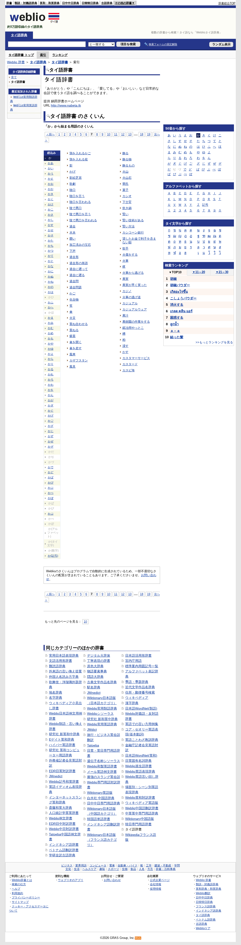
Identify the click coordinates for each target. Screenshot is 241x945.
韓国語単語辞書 (98, 819)
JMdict (92, 729)
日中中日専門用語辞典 (103, 803)
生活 (77, 869)
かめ (50, 333)
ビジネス (66, 865)
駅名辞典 (93, 687)
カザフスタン (78, 360)
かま (50, 317)
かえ (50, 178)
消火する (176, 304)
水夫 (72, 232)
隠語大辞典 (95, 677)
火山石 (127, 177)
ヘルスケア (89, 869)
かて (50, 256)
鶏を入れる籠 (78, 159)
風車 (72, 354)
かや (50, 343)
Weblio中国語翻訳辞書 (141, 808)
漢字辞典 (131, 703)
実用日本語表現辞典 (64, 655)
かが (50, 400)
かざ (50, 426)
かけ (50, 204)
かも (50, 338)
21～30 (222, 272)
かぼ (50, 498)
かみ (50, 323)
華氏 (125, 184)
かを (50, 390)
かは (50, 292)
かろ (50, 379)
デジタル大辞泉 (98, 655)
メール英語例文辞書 (102, 772)
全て (14, 77)
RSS (138, 938)
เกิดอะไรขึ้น (179, 292)
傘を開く (75, 342)
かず (50, 436)
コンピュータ (97, 865)
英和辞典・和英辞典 (208, 888)
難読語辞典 (57, 666)
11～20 (198, 272)
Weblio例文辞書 (60, 818)
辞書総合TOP (226, 3)
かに (50, 271)
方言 (150, 869)
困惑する (176, 317)
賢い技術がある (133, 220)
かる (50, 369)
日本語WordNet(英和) (141, 755)
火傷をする (130, 254)
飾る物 (127, 159)
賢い (125, 214)
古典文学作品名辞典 (102, 682)
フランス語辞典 (206, 906)
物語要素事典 (97, 671)
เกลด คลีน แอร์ (181, 311)
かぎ (50, 405)
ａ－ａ (175, 331)
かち (50, 245)
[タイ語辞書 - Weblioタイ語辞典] (34, 22)
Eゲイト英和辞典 (61, 739)
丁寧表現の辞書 (98, 661)
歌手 (125, 248)
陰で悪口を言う (80, 214)
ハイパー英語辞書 (62, 745)
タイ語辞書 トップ (21, 55)
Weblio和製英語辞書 (102, 766)
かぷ (50, 513)
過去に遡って (78, 269)
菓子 (125, 190)
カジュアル (130, 303)
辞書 (9, 3)
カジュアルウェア (134, 309)
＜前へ (50, 134)
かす (50, 225)
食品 (133, 869)
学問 (177, 865)
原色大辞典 (95, 666)
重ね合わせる (78, 324)
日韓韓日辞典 (90, 3)
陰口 (72, 190)
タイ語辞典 (19, 35)
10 (108, 134)
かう (50, 173)
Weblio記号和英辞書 (64, 781)
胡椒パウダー (180, 285)
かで (50, 467)
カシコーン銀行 (133, 232)
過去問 (74, 281)
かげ (50, 415)
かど (50, 472)
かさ (50, 214)
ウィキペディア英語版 (141, 803)
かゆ (50, 348)
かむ (50, 328)
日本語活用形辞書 (138, 655)
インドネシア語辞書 (64, 844)
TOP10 (175, 272)
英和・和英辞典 (50, 3)
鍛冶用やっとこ (133, 328)
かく (50, 199)
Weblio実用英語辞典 (102, 724)
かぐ (50, 410)
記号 (205, 204)
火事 (125, 260)
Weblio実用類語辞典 (102, 708)
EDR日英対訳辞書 (62, 771)
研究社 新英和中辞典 (64, 734)
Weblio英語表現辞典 (140, 771)
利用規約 (17, 893)
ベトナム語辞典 (206, 919)
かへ (50, 307)
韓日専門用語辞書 (138, 824)
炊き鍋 (127, 208)
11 (115, 134)
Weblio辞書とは (22, 879)
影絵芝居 (75, 177)
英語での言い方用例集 (141, 724)
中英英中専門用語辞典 (141, 813)
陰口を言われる (80, 202)
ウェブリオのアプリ (70, 879)
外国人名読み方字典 (64, 677)
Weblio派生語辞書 (138, 766)
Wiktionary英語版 (99, 792)
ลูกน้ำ (174, 324)
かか (50, 189)
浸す (125, 346)
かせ (50, 230)
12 (123, 134)
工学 (149, 865)
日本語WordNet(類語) (141, 708)
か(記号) (53, 555)
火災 (72, 318)
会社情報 (155, 884)
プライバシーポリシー (26, 897)
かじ (50, 431)
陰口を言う (77, 196)
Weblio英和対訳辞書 (140, 797)
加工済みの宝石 (80, 244)
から (50, 359)
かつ (50, 250)
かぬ (50, 276)
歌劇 (72, 184)
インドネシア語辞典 (208, 910)
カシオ (127, 196)
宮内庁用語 (133, 661)
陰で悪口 (75, 208)
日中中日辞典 (70, 3)
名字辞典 (55, 697)
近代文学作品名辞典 (140, 687)
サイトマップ (20, 901)
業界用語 (81, 865)
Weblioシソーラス (100, 713)
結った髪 (176, 337)
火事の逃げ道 (131, 297)
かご (50, 420)
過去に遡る (77, 275)
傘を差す (75, 348)
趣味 (102, 869)
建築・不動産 (162, 865)
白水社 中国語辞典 (100, 798)
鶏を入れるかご (80, 153)
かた (50, 240)
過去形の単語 (78, 263)
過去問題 (75, 287)
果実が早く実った (134, 285)
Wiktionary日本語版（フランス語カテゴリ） (102, 840)
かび (50, 482)
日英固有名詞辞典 (138, 760)
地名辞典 (55, 692)
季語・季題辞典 (136, 682)
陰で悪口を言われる (83, 220)
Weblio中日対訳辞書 (64, 829)
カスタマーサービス (136, 358)
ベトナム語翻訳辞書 (64, 850)
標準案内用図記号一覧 (141, 666)
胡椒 (173, 279)
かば (50, 477)
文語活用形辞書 (60, 661)
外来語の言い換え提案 (65, 671)
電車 (112, 865)
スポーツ (113, 869)
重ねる (74, 330)
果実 (125, 279)
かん (50, 395)
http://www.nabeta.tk (66, 105)
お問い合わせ (112, 879)
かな (50, 266)
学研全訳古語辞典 (62, 855)
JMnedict (55, 776)
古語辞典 (106, 3)
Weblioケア (203, 928)
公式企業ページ (160, 879)
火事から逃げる (133, 272)
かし (50, 220)
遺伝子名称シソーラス (103, 761)
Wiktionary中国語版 (139, 819)
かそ (50, 235)
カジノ (127, 291)
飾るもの (128, 165)
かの (50, 287)
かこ (50, 209)
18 (141, 134)
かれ (50, 374)
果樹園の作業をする (136, 321)
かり (50, 364)
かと (50, 261)
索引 (43, 55)
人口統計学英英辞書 (64, 813)
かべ (50, 493)
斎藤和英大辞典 (60, 808)
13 (130, 134)
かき (50, 194)
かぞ (50, 446)
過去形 (74, 257)
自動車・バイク (127, 865)
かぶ (50, 487)
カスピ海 (128, 370)
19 (148, 134)
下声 (72, 251)
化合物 (74, 299)
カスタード (130, 364)
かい (50, 168)
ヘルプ (16, 888)
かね (50, 281)
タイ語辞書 (60, 62)
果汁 (125, 315)
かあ (50, 163)
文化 (68, 869)
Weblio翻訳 (203, 893)
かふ (50, 302)
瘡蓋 (72, 336)
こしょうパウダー (183, 298)
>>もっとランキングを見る (214, 342)
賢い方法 (128, 226)
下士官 (127, 202)
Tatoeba (93, 745)
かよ (50, 354)
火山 (125, 171)
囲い (72, 238)
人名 (142, 869)
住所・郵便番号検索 (140, 692)
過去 (72, 226)
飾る (125, 153)
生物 (125, 869)
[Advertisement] (149, 19)
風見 (72, 366)
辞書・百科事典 (166, 869)
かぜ (50, 441)
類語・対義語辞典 (26, 3)
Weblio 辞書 (16, 62)
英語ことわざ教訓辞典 (141, 740)
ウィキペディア (136, 697)
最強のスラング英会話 (103, 777)
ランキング (60, 55)
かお (50, 184)
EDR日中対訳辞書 (62, 824)
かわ (50, 384)
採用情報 (155, 888)
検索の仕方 (19, 884)
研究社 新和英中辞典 (102, 719)
